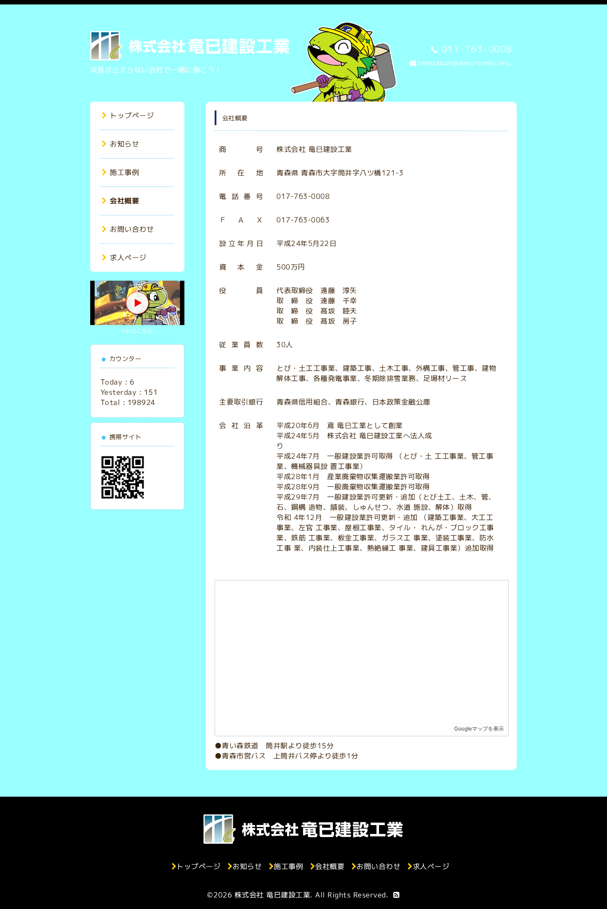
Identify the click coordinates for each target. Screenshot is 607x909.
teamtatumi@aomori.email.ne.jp (465, 63)
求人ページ (128, 257)
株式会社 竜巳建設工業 (273, 895)
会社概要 (124, 201)
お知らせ (124, 144)
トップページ (132, 115)
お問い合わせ (132, 229)
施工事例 (124, 172)
